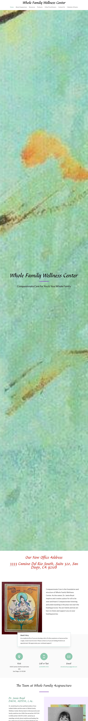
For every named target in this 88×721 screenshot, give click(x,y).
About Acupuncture (21, 7)
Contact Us (61, 7)
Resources (32, 7)
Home (12, 7)
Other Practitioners (50, 7)
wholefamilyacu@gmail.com (68, 666)
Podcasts (40, 7)
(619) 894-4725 (44, 666)
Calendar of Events (72, 7)
